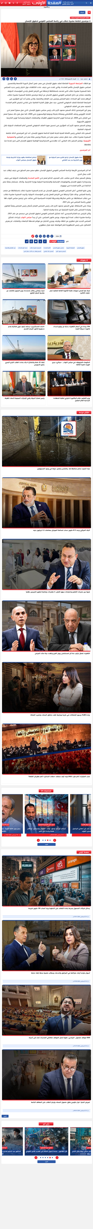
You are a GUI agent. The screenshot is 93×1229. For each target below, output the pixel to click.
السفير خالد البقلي (48, 251)
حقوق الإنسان (80, 248)
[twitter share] (11, 78)
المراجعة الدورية (76, 83)
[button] (54, 840)
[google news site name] (45, 241)
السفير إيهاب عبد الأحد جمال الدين (32, 251)
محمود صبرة (84, 79)
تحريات (82, 12)
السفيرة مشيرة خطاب (35, 248)
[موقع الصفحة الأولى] (46, 3)
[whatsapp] (32, 236)
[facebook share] (15, 78)
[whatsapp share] (7, 78)
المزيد (46, 844)
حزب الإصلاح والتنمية (10, 248)
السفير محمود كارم (61, 251)
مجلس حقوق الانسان (58, 248)
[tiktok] (27, 241)
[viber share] (3, 78)
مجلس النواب (26, 217)
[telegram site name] (36, 241)
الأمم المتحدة (33, 178)
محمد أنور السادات (22, 248)
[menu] (91, 3)
